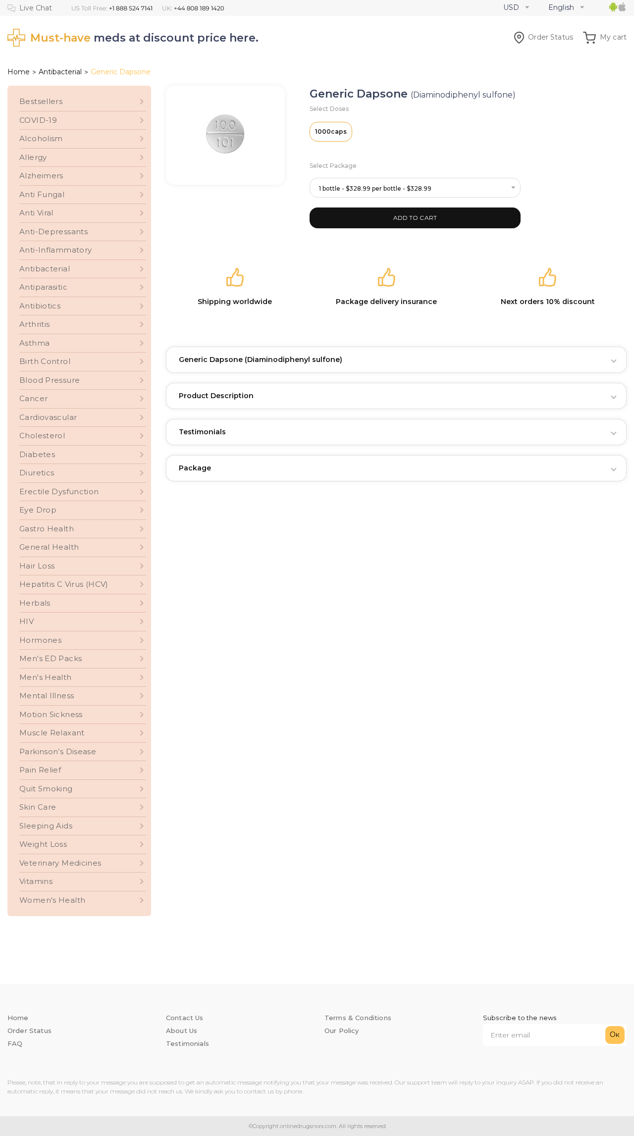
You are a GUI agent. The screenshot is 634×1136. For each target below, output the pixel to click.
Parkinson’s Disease (57, 751)
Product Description (216, 395)
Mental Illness (46, 695)
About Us (181, 1030)
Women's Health (52, 900)
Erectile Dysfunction (59, 491)
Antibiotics (39, 305)
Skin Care (37, 807)
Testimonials (202, 431)
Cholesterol (42, 435)
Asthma (34, 343)
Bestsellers (40, 101)
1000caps (331, 131)
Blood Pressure (49, 380)
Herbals (35, 603)
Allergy (33, 157)
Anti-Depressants (53, 231)
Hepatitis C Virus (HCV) (63, 584)
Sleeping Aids (45, 825)
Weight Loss (43, 844)
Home (18, 71)
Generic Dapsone (260, 359)
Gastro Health (46, 528)
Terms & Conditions (357, 1018)
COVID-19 (38, 120)
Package (195, 468)
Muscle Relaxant (52, 732)
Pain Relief (40, 770)
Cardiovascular (48, 417)
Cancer (33, 398)
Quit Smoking (46, 788)
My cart (613, 37)
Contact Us (185, 1018)
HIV (26, 621)
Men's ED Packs (50, 658)
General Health (49, 547)
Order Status (550, 37)
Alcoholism (41, 138)
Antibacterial (60, 71)
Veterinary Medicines (60, 863)
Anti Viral (36, 212)
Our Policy (341, 1030)
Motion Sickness (51, 714)
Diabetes (37, 454)
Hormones (40, 640)
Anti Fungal (41, 194)
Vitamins (36, 881)
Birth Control (44, 361)
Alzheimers (41, 175)
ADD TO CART (415, 217)
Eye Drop (37, 510)
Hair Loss (36, 565)
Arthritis (34, 324)
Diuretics (36, 472)
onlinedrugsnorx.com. (307, 1126)
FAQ (14, 1043)
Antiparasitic (43, 287)
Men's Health (45, 677)
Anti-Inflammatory (55, 250)
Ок (615, 1034)
